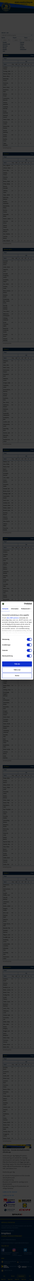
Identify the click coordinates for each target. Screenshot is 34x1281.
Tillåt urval (17, 670)
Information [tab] (14, 608)
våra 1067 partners (13, 618)
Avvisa (17, 675)
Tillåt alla (17, 664)
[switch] (29, 644)
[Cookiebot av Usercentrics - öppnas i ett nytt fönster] (24, 604)
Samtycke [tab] (5, 608)
